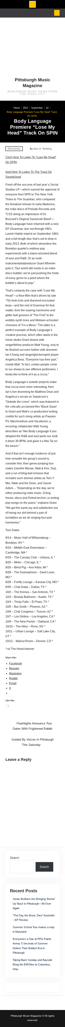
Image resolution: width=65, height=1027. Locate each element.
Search (14, 857)
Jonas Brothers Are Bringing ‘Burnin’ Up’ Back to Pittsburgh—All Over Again (34, 903)
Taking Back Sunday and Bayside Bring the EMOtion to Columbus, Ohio (32, 964)
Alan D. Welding (42, 148)
